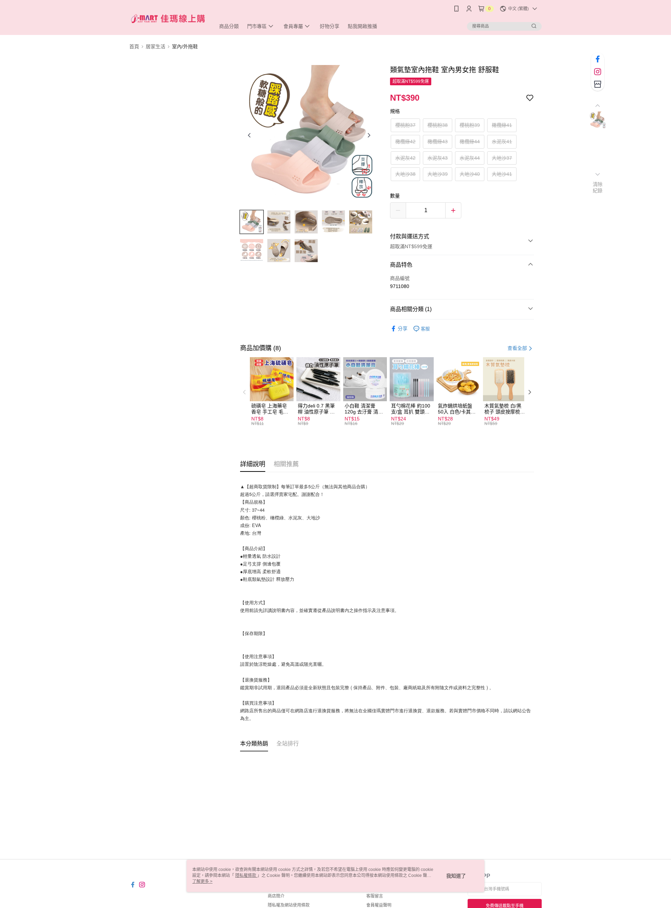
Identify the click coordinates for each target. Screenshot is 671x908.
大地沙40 (470, 174)
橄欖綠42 (405, 141)
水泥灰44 (470, 158)
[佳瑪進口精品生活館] (168, 18)
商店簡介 (276, 896)
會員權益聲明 (378, 905)
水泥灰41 (502, 141)
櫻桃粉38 (437, 125)
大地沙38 (405, 174)
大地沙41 (502, 174)
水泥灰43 (437, 158)
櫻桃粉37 (405, 125)
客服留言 (374, 896)
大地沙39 (437, 174)
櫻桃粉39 (470, 125)
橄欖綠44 (470, 141)
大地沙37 (502, 158)
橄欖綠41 (502, 125)
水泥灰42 (405, 158)
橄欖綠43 (437, 141)
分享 (402, 328)
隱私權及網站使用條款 (289, 905)
